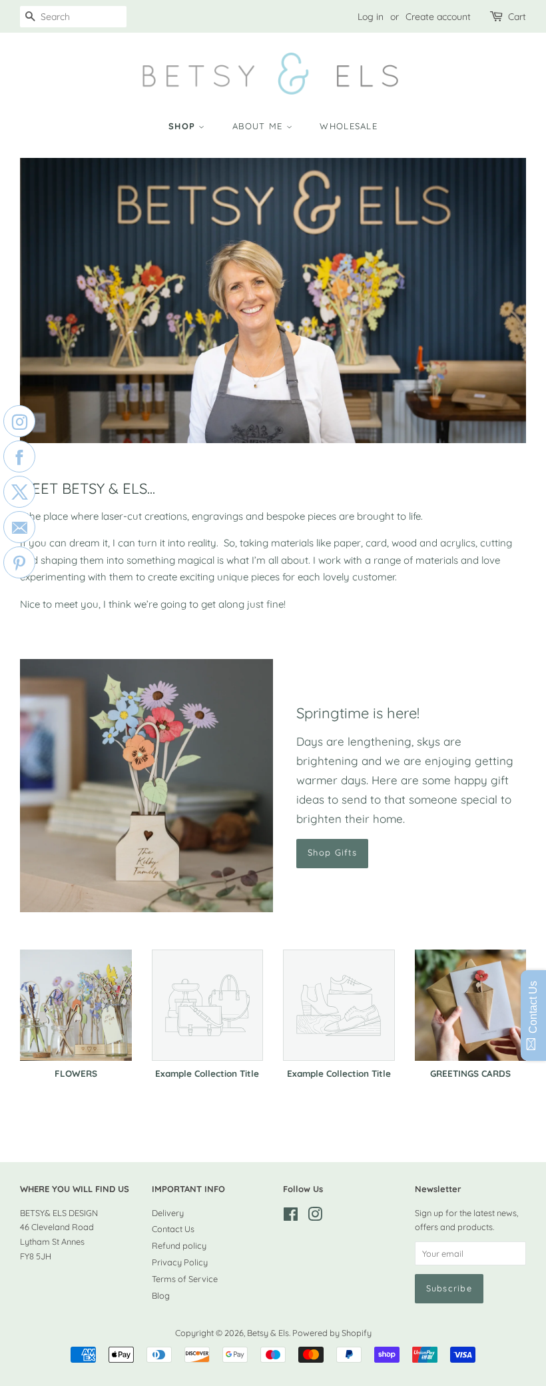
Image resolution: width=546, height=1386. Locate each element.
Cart (517, 16)
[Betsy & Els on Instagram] (315, 1216)
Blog (161, 1295)
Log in (371, 16)
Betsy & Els (268, 1332)
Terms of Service (185, 1278)
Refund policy (179, 1245)
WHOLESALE (349, 126)
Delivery (168, 1212)
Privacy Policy (180, 1262)
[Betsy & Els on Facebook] (290, 1216)
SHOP (183, 126)
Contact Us (173, 1228)
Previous (48, 300)
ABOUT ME (259, 126)
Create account (438, 16)
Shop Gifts (332, 852)
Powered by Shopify (332, 1332)
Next (498, 300)
